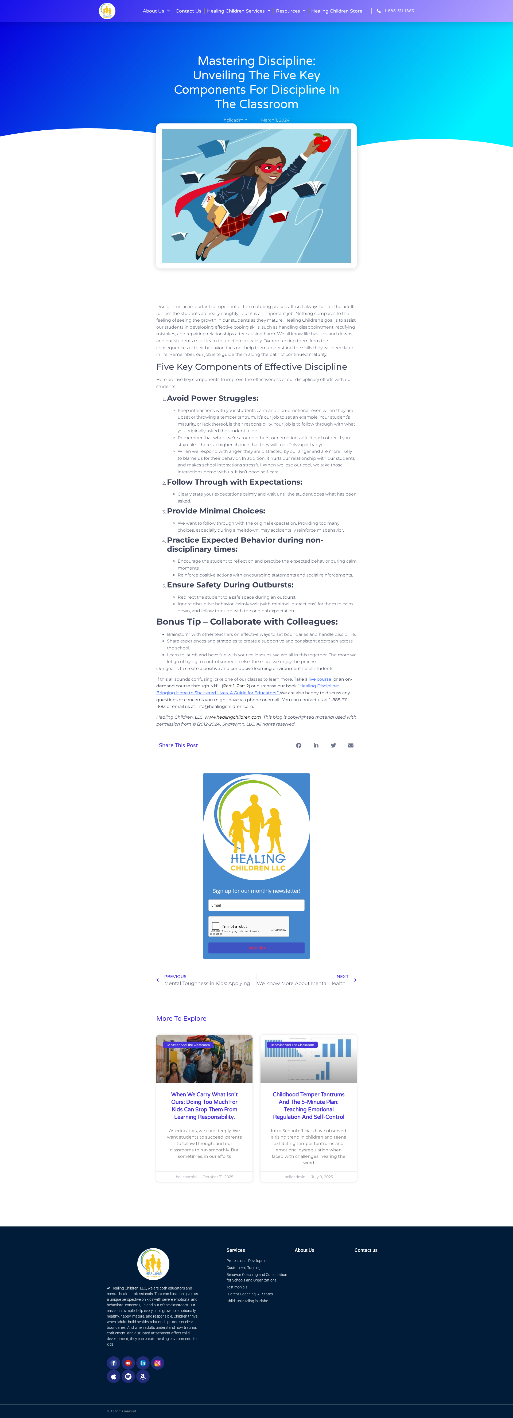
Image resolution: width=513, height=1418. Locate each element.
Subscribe (257, 947)
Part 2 (242, 685)
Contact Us (188, 11)
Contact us (366, 1250)
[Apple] (113, 1376)
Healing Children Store (336, 11)
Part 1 (229, 685)
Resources (288, 11)
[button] (299, 746)
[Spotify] (128, 1376)
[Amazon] (143, 1376)
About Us (153, 11)
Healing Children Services (236, 11)
